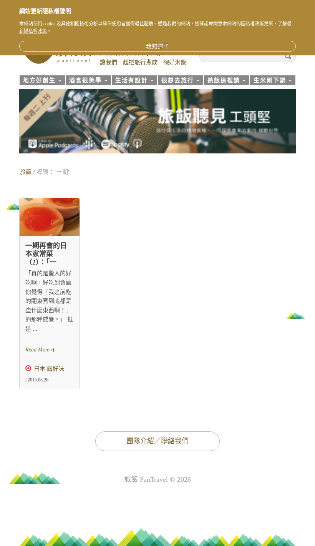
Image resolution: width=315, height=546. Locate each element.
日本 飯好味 (49, 369)
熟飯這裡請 (222, 81)
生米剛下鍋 (268, 81)
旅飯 (26, 172)
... (34, 329)
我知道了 (157, 46)
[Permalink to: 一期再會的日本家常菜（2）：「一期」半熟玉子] (50, 217)
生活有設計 (129, 81)
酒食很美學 (83, 81)
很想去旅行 (176, 81)
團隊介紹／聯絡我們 (157, 441)
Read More (37, 350)
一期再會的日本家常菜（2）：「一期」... (46, 258)
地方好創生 (37, 81)
